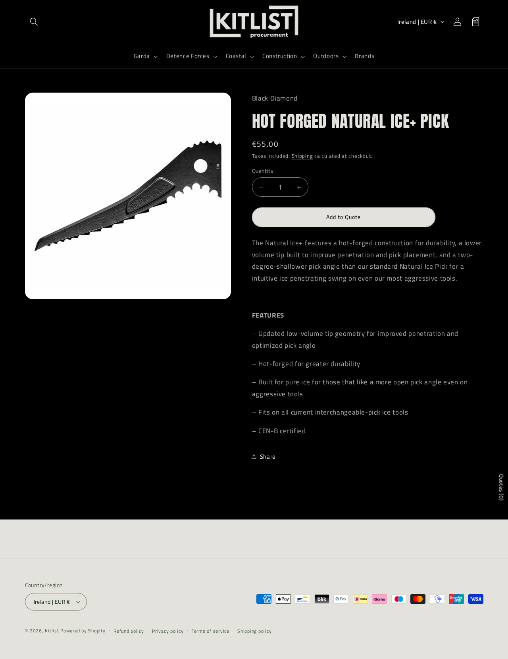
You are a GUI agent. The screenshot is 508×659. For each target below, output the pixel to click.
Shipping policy (254, 631)
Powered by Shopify (82, 630)
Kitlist (52, 630)
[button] (34, 21)
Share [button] (268, 456)
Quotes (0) (501, 487)
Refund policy (129, 631)
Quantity (262, 170)
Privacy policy (167, 631)
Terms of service (210, 631)
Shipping (302, 156)
